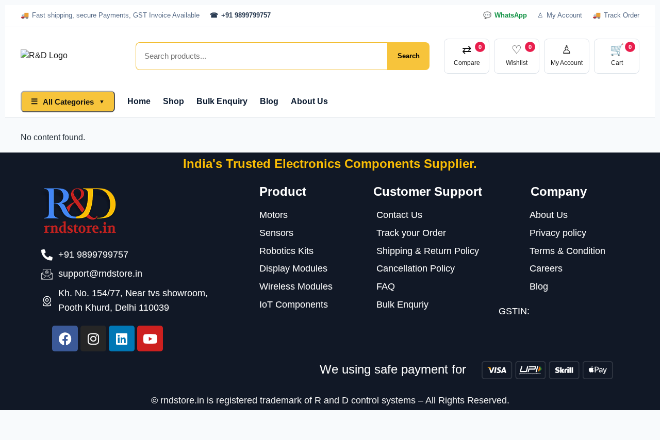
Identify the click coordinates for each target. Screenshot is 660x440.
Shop (173, 101)
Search (409, 56)
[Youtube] (150, 338)
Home (139, 101)
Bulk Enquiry (222, 101)
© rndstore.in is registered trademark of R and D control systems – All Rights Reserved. (330, 400)
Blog (269, 101)
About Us (309, 101)
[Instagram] (93, 338)
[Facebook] (65, 338)
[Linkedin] (122, 338)
